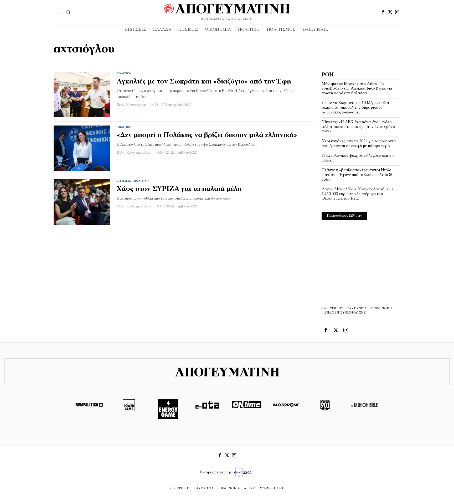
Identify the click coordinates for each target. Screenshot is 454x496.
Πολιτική (124, 73)
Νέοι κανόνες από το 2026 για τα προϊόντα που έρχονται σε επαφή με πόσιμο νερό (359, 143)
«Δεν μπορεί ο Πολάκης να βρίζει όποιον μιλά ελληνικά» (207, 135)
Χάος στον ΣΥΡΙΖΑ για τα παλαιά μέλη (179, 189)
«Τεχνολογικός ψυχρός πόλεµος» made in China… (358, 158)
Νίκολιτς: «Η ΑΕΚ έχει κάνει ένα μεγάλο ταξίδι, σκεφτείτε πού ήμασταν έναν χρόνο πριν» (358, 126)
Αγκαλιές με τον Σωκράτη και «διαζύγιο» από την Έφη (204, 81)
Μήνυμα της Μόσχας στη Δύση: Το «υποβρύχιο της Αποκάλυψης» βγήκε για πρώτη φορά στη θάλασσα (357, 88)
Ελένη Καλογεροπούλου (134, 152)
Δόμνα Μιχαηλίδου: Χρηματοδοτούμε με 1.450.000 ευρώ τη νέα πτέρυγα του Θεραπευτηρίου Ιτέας (357, 194)
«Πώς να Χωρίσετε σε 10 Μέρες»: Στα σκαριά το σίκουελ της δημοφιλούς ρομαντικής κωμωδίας (355, 107)
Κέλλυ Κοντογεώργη (131, 105)
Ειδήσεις (124, 181)
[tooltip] (383, 12)
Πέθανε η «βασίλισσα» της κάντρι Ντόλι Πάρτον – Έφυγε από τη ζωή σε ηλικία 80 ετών (357, 174)
